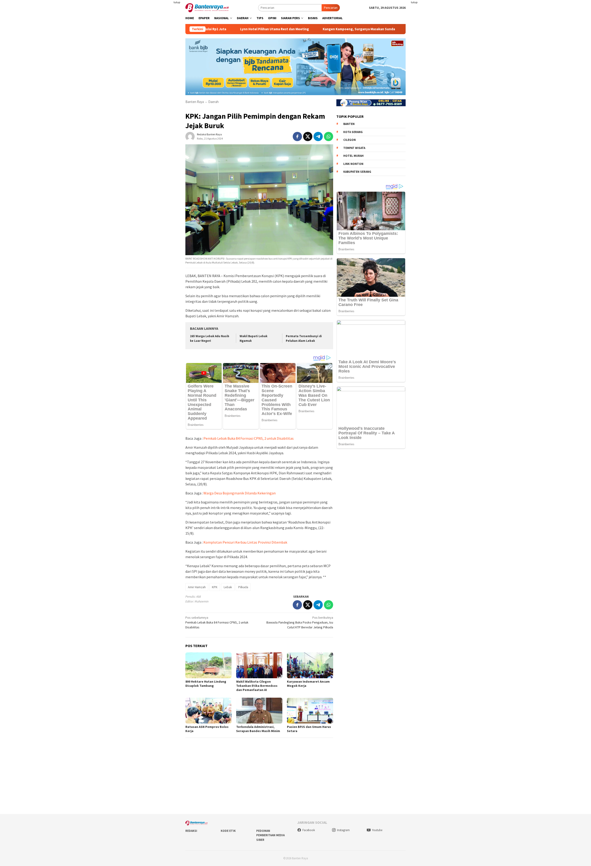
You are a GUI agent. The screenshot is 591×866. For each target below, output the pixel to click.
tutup (177, 2)
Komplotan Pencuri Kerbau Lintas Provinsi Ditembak (245, 542)
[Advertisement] (158, 92)
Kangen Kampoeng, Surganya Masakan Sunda (323, 29)
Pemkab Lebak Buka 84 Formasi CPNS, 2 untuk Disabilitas (248, 438)
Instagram (343, 830)
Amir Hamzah (197, 587)
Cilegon (349, 140)
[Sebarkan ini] (297, 136)
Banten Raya (194, 102)
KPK (214, 587)
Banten (349, 124)
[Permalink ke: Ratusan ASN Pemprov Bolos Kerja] (208, 711)
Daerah (213, 102)
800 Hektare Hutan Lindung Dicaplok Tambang (205, 683)
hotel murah (353, 156)
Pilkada (243, 587)
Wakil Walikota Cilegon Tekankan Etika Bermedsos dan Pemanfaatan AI (256, 685)
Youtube (377, 830)
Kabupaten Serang (357, 172)
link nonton (353, 164)
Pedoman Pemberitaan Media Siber (270, 835)
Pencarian (331, 8)
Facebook (308, 830)
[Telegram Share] (318, 136)
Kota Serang (353, 132)
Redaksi (191, 831)
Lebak (228, 587)
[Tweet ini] (307, 136)
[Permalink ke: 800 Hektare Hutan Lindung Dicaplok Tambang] (208, 665)
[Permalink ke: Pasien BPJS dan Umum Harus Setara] (310, 711)
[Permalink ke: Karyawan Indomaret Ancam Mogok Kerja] (310, 665)
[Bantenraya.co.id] (207, 7)
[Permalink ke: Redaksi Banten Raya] (190, 136)
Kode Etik (228, 831)
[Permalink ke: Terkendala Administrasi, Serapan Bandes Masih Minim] (259, 711)
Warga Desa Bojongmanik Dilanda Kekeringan (239, 493)
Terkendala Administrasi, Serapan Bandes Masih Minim (258, 729)
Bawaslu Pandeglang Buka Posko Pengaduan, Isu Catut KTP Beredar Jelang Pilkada (299, 622)
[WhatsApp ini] (328, 136)
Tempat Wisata (354, 148)
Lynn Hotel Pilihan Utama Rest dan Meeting (238, 29)
